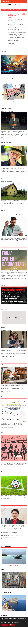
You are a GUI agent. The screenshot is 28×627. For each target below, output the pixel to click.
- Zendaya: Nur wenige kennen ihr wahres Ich (10, 538)
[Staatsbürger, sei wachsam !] (14, 121)
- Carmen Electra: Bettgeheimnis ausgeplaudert (11, 534)
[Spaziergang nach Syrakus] (14, 339)
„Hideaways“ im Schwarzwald (7, 364)
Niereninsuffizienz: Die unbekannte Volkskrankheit (17, 16)
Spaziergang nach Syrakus (6, 330)
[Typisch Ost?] (14, 156)
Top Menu (6, 1)
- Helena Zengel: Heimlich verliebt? (8, 537)
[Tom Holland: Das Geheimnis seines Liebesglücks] (14, 516)
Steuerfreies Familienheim (7, 181)
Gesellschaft (10, 20)
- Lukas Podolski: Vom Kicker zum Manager (10, 535)
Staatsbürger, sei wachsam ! (7, 111)
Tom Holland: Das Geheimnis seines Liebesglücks (11, 506)
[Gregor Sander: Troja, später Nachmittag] (14, 260)
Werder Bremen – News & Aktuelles (8, 474)
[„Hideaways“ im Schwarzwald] (14, 375)
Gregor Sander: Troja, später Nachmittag (10, 249)
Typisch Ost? (3, 145)
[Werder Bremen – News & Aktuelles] (14, 485)
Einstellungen (10, 622)
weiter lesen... (11, 43)
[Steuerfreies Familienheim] (14, 191)
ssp (9, 19)
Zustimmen (5, 624)
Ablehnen (12, 624)
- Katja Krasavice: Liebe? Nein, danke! (9, 532)
